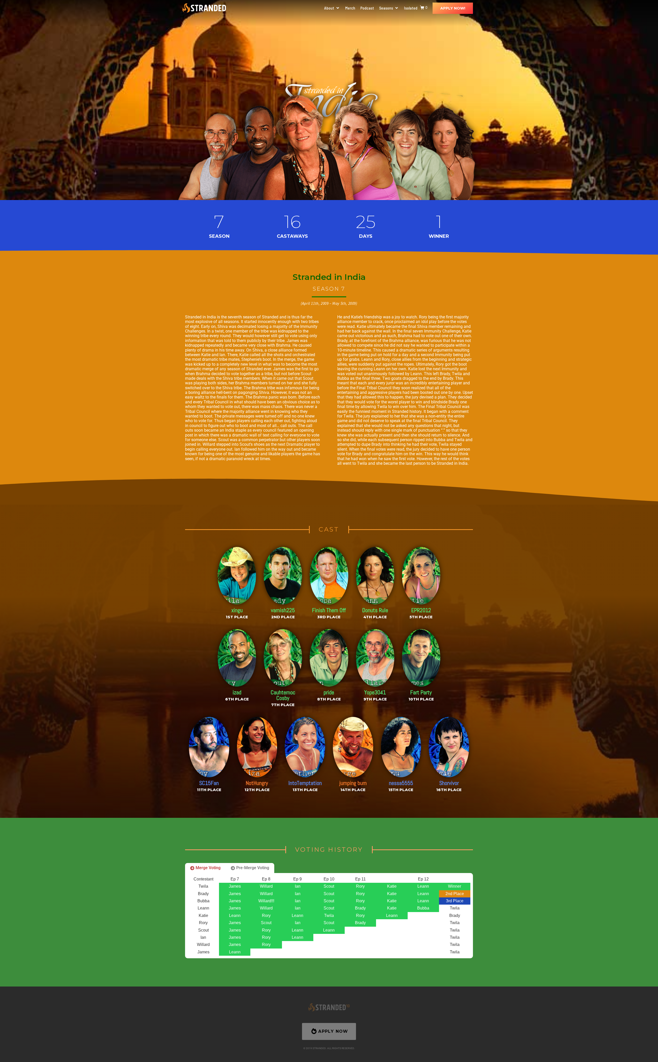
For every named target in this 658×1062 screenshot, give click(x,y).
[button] (332, 8)
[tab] (205, 868)
